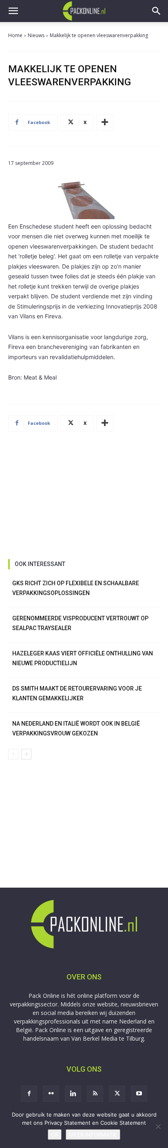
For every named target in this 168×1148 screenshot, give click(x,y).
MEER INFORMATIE (93, 1134)
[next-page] (26, 754)
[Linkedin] (73, 1094)
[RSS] (95, 1094)
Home (15, 35)
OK (54, 1134)
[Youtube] (139, 1094)
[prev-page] (13, 754)
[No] (158, 1126)
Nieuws (36, 35)
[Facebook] (29, 1094)
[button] (13, 11)
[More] (104, 122)
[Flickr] (51, 1094)
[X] (117, 1094)
